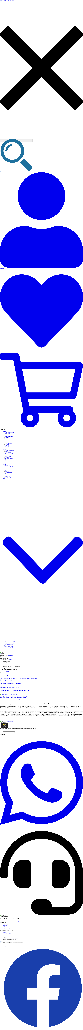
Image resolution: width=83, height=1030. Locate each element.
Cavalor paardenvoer (9, 450)
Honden (4, 431)
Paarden (4, 449)
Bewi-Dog (7, 437)
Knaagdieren (5, 475)
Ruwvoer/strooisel (9, 453)
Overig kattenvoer (9, 446)
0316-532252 (3, 921)
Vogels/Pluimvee (6, 470)
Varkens (4, 469)
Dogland (7, 438)
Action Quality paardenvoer (11, 451)
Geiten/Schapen (6, 459)
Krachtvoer (7, 460)
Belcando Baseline (9, 436)
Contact (4, 645)
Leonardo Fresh (8, 443)
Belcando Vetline (8, 433)
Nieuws (4, 650)
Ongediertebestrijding (9, 643)
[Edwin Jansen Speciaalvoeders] (7, 0)
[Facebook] (43, 1028)
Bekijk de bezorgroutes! (9, 721)
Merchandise (5, 648)
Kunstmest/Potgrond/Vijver (10, 641)
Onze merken (5, 934)
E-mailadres (5, 730)
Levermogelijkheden (9, 647)
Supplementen (8, 457)
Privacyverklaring (6, 946)
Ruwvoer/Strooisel (9, 477)
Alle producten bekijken (5, 671)
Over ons (4, 932)
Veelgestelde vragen (9, 646)
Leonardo (7, 444)
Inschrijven (3, 734)
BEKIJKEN (10, 655)
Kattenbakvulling (8, 448)
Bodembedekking (8, 472)
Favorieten (5, 925)
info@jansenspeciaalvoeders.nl (22, 921)
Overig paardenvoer (9, 452)
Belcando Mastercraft (9, 432)
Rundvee (4, 464)
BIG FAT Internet (14, 938)
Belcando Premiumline (10, 435)
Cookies (4, 944)
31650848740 (32, 921)
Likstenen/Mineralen (9, 455)
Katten (4, 442)
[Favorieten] (41, 352)
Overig (6, 440)
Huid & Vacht (8, 456)
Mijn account (5, 924)
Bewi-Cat (7, 445)
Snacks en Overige (9, 458)
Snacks (6, 439)
